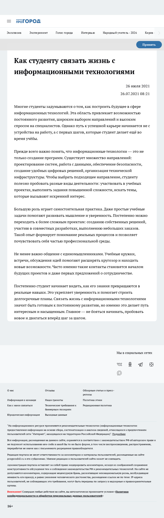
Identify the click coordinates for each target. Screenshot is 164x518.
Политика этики (92, 400)
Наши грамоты (54, 400)
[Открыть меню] (9, 21)
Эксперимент (38, 33)
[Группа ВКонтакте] (119, 364)
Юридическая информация (23, 414)
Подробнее (119, 434)
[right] (159, 33)
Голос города (64, 33)
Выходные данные (56, 414)
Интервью (88, 33)
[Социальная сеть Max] (119, 373)
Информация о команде (21, 400)
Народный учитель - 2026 (120, 33)
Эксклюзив (14, 33)
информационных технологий (41, 112)
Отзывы (50, 390)
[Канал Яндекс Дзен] (151, 364)
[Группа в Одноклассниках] (130, 364)
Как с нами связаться (19, 405)
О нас (10, 390)
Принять (149, 45)
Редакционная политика (97, 405)
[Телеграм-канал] (140, 364)
